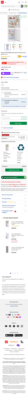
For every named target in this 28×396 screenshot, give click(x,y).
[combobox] (11, 6)
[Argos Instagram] (22, 326)
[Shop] (5, 2)
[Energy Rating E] (20, 56)
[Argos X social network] (14, 326)
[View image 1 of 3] (7, 47)
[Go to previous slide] (2, 29)
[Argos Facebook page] (10, 326)
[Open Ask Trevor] (25, 6)
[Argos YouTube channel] (6, 326)
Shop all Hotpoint (23, 12)
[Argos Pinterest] (18, 326)
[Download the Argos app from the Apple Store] (9, 336)
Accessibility (7, 348)
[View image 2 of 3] (14, 47)
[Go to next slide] (26, 29)
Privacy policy (21, 348)
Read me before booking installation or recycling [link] (14, 106)
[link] (14, 77)
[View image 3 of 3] (21, 47)
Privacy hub (14, 348)
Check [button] (24, 118)
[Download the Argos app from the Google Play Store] (18, 336)
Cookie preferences (18, 350)
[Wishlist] (22, 2)
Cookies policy (9, 350)
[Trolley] (25, 2)
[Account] (19, 2)
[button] (23, 17)
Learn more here (14, 306)
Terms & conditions (14, 351)
